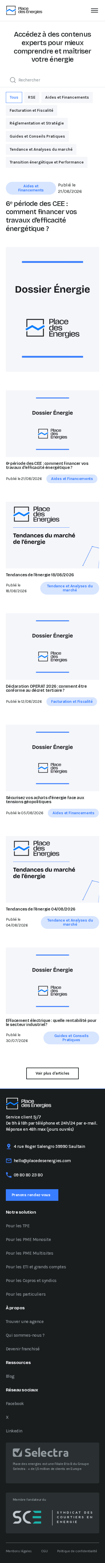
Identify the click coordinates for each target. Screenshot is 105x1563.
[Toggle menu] (94, 10)
